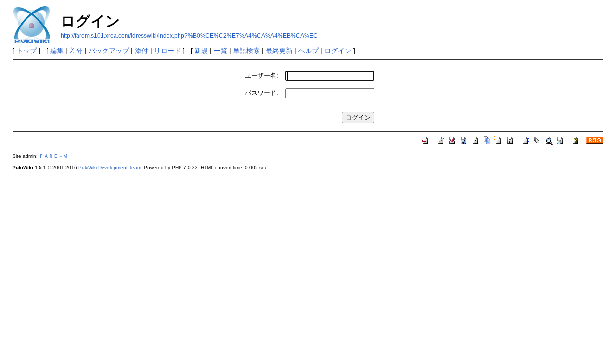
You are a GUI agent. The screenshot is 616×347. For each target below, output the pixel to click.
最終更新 (279, 50)
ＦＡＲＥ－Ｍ (53, 156)
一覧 (220, 50)
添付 (141, 50)
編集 (57, 50)
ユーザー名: (261, 75)
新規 (201, 50)
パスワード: (261, 92)
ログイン (337, 50)
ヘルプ (308, 50)
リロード (167, 50)
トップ (26, 50)
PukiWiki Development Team (109, 167)
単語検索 (246, 50)
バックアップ (109, 50)
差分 (76, 50)
